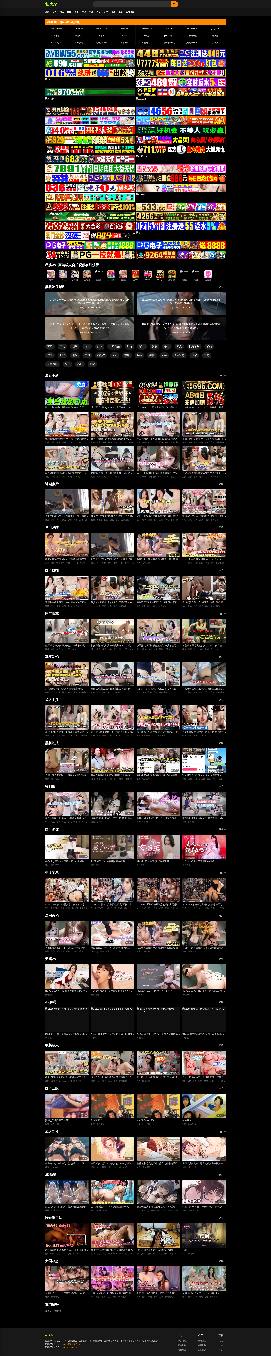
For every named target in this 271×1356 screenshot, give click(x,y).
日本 (62, 12)
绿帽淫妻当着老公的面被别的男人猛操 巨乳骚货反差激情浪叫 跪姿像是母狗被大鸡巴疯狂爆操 (204, 602)
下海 (127, 355)
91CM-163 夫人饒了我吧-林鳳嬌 (198, 861)
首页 (47, 12)
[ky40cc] (90, 130)
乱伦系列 (194, 346)
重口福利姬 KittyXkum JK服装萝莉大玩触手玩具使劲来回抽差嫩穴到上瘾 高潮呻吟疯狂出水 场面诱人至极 (204, 818)
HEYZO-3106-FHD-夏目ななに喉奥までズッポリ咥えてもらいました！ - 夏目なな (112, 991)
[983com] (90, 207)
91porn (124, 36)
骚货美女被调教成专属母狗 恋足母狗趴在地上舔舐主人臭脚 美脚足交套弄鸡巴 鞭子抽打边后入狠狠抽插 (204, 473)
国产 (54, 12)
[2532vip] (90, 226)
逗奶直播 (214, 43)
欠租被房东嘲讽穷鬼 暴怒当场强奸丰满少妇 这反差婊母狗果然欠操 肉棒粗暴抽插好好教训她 (158, 516)
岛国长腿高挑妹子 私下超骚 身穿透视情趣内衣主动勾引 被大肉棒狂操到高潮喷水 (157, 473)
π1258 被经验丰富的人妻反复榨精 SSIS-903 (65, 1034)
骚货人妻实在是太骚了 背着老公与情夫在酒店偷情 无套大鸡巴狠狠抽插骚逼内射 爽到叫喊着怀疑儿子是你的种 (67, 559)
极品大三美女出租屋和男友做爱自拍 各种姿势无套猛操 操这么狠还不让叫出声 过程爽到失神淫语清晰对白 (112, 516)
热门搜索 (130, 12)
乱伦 (129, 346)
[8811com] (90, 255)
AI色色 (56, 36)
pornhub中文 (169, 36)
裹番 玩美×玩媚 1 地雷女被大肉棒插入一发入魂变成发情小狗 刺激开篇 (203, 1163)
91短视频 (124, 43)
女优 (106, 12)
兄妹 (67, 364)
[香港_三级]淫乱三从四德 (57, 1120)
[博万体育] (90, 53)
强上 (142, 346)
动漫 (69, 12)
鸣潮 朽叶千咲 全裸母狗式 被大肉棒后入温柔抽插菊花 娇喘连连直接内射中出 (203, 1206)
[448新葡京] (181, 53)
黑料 (121, 12)
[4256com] (181, 216)
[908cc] (181, 92)
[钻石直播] (181, 188)
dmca (220, 1341)
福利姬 (101, 355)
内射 (87, 346)
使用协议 (202, 1345)
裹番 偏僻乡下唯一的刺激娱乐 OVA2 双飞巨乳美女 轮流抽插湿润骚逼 (66, 1163)
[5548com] (90, 197)
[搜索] (174, 4)
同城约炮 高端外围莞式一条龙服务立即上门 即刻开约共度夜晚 (67, 407)
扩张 (62, 355)
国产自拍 (115, 346)
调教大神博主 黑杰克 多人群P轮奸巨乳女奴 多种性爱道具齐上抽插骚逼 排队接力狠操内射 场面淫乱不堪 (67, 1250)
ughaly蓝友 (214, 28)
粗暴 (74, 346)
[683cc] (90, 159)
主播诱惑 (179, 355)
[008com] (181, 73)
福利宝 (48, 1311)
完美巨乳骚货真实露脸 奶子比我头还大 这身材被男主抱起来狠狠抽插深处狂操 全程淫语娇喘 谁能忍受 (204, 559)
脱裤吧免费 (146, 43)
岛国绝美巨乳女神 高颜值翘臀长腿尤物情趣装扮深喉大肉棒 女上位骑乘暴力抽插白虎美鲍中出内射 (158, 559)
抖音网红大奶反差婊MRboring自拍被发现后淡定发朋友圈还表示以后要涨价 (203, 775)
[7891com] (90, 168)
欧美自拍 (52, 364)
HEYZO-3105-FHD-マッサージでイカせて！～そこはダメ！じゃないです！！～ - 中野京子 (158, 991)
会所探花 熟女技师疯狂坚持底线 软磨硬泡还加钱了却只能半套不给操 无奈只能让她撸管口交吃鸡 (67, 645)
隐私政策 (202, 1341)
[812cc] (181, 245)
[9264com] (181, 255)
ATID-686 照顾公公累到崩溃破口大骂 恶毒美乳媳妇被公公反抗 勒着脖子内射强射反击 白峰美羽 (158, 904)
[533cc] (181, 207)
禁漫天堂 (214, 36)
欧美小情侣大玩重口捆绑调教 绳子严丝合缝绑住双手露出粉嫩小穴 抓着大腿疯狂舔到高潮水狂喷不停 (204, 1077)
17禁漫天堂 (192, 36)
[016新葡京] (90, 73)
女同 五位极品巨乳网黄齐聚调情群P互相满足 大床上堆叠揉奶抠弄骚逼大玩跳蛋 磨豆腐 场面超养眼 (112, 1293)
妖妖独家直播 (191, 43)
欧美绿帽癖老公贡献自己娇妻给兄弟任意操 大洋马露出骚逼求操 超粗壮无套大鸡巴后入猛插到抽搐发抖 (67, 473)
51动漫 (101, 36)
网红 (114, 355)
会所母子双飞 (169, 43)
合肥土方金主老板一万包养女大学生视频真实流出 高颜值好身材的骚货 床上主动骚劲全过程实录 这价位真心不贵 (66, 775)
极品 (209, 346)
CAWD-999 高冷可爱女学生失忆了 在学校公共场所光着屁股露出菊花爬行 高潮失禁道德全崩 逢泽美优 (67, 904)
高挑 (79, 364)
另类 (91, 12)
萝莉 (50, 346)
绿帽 (194, 355)
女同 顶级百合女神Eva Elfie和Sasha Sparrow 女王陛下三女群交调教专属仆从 (202, 1293)
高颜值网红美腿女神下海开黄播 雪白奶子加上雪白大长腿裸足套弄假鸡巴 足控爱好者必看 (204, 439)
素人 (179, 346)
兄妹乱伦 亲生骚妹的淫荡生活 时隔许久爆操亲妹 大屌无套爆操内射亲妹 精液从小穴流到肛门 (112, 473)
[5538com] (90, 178)
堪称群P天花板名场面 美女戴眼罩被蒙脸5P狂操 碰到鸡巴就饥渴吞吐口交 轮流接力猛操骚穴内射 (158, 602)
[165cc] (90, 111)
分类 (113, 12)
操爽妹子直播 (146, 28)
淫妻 (206, 355)
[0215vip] (181, 226)
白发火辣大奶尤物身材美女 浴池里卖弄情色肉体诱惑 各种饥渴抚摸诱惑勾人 (67, 1206)
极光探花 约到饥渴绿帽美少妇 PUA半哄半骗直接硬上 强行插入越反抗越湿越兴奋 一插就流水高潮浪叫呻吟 (112, 645)
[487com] (90, 82)
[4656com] (181, 111)
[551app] (181, 168)
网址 (220, 1350)
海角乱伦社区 (101, 43)
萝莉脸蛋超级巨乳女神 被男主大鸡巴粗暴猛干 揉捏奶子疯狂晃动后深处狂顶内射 (67, 439)
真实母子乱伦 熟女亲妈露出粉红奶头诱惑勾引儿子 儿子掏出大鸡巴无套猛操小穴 (204, 688)
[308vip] (90, 149)
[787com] (90, 92)
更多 (221, 287)
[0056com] (181, 159)
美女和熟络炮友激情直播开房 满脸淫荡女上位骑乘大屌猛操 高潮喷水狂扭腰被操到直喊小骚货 (204, 732)
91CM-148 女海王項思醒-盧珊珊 (153, 861)
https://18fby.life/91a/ (71, 1344)
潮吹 (74, 355)
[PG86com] (181, 120)
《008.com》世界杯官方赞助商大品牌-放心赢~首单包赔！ (158, 407)
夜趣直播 (79, 28)
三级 (84, 12)
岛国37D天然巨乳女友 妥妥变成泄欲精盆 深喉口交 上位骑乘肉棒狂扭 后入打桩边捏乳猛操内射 (203, 948)
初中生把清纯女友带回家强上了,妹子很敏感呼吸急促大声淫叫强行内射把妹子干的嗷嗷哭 (67, 516)
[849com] (90, 235)
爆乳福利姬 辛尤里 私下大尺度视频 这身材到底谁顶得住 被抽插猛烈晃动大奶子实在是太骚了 (158, 818)
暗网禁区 (79, 36)
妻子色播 (124, 28)
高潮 (87, 355)
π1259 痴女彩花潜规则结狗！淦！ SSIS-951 (202, 1034)
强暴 (154, 346)
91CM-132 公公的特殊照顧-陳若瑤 (108, 861)
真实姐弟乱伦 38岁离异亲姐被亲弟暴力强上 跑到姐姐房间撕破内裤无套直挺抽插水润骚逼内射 (112, 439)
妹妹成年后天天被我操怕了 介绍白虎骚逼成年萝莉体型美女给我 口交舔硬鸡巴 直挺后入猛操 (204, 516)
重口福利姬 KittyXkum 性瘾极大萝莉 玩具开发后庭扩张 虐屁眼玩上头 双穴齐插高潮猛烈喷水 (158, 439)
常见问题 (182, 1341)
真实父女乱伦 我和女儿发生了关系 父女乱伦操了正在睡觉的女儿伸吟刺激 (157, 688)
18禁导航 (57, 1311)
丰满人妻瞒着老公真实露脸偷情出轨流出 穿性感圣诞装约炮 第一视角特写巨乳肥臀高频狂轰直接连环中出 (112, 775)
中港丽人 (186, 1120)
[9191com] (181, 178)
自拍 (99, 346)
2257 (220, 1345)
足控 (139, 355)
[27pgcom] (181, 140)
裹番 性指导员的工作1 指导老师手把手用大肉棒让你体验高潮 (158, 1163)
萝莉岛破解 (79, 43)
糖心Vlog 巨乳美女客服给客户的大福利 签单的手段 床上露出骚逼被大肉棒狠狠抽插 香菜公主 (66, 861)
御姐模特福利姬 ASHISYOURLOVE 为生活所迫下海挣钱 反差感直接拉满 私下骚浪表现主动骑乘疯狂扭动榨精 (112, 818)
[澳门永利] (90, 101)
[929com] (90, 140)
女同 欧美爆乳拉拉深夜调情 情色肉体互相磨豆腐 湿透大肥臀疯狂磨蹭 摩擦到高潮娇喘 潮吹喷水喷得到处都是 (157, 1293)
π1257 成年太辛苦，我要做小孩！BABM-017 (111, 1034)
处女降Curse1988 (146, 1120)
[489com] (181, 82)
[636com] (90, 188)
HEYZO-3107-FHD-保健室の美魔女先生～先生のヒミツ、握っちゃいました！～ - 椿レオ (66, 991)
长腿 (92, 364)
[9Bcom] (181, 130)
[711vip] (181, 149)
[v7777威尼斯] (181, 63)
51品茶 (147, 36)
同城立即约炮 (56, 28)
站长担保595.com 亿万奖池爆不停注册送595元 (202, 407)
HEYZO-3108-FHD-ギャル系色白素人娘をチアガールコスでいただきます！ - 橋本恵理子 (203, 991)
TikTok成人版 (56, 43)
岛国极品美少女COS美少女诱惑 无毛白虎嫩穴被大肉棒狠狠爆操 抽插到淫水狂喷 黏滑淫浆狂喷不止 (112, 948)
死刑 (184, 1250)
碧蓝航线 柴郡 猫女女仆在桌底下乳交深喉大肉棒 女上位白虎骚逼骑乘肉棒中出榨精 (157, 1206)
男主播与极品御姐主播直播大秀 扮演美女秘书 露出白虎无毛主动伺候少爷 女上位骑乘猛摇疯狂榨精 (112, 732)
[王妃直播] (181, 101)
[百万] (181, 235)
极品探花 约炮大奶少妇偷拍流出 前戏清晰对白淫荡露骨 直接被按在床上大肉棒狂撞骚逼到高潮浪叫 (204, 645)
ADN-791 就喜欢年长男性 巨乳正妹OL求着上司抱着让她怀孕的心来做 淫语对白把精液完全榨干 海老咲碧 (112, 904)
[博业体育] (90, 63)
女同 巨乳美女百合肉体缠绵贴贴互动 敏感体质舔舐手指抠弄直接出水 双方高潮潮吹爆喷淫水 (67, 1293)
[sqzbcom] (90, 120)
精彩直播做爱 (191, 28)
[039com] (181, 197)
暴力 (166, 346)
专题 (98, 12)
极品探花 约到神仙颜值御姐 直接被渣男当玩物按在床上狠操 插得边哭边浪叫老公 (157, 645)
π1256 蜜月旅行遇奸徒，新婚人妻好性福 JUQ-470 (157, 1034)
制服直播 (169, 28)
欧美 (76, 12)
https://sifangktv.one (71, 1347)
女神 (164, 355)
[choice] (90, 216)
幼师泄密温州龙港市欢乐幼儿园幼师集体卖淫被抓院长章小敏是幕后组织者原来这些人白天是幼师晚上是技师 (158, 775)
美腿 (151, 355)
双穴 (50, 355)
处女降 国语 (97, 1120)
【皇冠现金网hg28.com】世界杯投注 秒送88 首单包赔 (112, 407)
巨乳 (62, 346)
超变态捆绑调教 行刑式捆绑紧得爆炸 (155, 1250)
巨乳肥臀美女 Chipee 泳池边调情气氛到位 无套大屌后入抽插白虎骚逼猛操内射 (112, 1206)
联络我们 (182, 1345)
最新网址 (182, 1350)
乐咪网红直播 (101, 28)
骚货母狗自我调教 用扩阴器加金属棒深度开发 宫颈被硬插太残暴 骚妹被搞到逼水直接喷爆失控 (112, 1250)
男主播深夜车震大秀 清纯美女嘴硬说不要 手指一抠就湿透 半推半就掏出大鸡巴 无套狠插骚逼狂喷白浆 (157, 732)
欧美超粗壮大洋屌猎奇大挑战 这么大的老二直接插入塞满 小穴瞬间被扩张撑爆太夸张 (158, 1077)
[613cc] (90, 245)
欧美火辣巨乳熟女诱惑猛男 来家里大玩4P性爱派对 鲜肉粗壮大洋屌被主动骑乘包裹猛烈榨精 (112, 1077)
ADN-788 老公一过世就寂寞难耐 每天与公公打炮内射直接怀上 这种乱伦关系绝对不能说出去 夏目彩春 (204, 904)
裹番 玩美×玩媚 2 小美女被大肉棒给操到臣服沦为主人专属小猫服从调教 (112, 1163)
